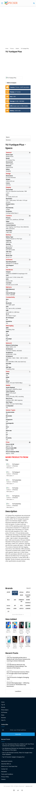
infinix (8, 608)
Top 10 (3, 704)
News (2, 715)
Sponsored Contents (6, 761)
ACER (8, 592)
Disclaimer (4, 771)
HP (15, 605)
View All (28, 588)
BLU (8, 599)
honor (8, 605)
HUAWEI (28, 605)
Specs (8, 137)
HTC (21, 605)
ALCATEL (15, 593)
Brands (3, 707)
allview (21, 592)
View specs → (10, 467)
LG (8, 611)
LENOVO (28, 608)
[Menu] (2, 4)
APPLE (28, 592)
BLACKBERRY (28, 595)
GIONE (28, 599)
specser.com (29, 786)
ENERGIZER (21, 600)
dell (15, 599)
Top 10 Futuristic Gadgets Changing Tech (13, 757)
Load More (18, 691)
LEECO (21, 608)
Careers (3, 779)
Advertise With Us (6, 763)
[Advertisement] (18, 26)
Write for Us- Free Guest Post (9, 766)
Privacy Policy (5, 776)
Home (2, 702)
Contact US (4, 769)
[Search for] (34, 4)
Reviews (8, 140)
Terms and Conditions (7, 774)
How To (3, 720)
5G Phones (4, 712)
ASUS (21, 595)
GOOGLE (27, 602)
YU (6, 460)
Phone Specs (4, 710)
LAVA (14, 608)
